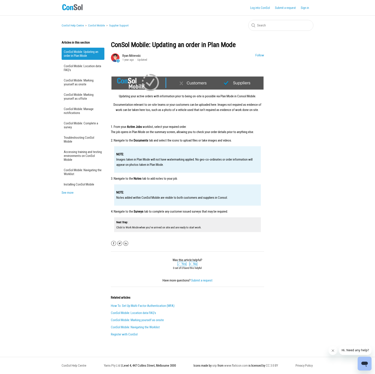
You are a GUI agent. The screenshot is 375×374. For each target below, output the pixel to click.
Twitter (119, 243)
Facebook (113, 243)
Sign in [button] (305, 8)
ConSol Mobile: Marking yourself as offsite (79, 97)
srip (214, 365)
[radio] (182, 264)
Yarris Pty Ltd (112, 365)
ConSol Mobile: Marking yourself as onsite (79, 82)
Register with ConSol (124, 334)
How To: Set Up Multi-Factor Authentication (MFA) (142, 306)
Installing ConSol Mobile (79, 184)
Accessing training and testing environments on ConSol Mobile (83, 156)
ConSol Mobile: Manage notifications (79, 111)
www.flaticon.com (236, 365)
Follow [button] (259, 55)
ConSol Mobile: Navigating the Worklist (83, 172)
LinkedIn (125, 243)
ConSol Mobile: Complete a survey (81, 125)
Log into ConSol (260, 8)
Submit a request (285, 8)
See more (68, 193)
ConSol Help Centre (73, 25)
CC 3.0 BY (272, 365)
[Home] (72, 10)
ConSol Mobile (96, 25)
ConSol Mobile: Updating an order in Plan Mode (81, 54)
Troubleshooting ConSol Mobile (79, 139)
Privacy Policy (304, 365)
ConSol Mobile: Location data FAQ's (82, 68)
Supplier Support (119, 25)
